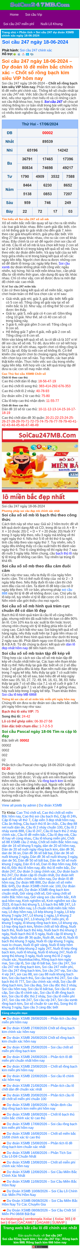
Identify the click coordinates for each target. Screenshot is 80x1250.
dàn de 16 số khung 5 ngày (21, 845)
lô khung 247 (19, 919)
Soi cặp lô (16, 963)
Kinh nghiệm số (33, 901)
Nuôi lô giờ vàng (35, 945)
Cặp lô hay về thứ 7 (16, 820)
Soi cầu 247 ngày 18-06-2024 (35, 42)
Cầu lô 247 (34, 831)
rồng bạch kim (52, 781)
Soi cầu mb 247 (20, 1000)
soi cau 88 (24, 974)
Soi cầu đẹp (32, 985)
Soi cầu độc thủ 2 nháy (59, 985)
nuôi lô (61, 937)
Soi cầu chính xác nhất (42, 981)
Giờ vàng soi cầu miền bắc (49, 897)
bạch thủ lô (64, 553)
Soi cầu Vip (33, 14)
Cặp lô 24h (68, 816)
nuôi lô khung (26, 952)
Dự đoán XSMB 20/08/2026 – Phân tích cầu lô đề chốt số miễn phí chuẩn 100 (38, 1097)
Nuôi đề (48, 937)
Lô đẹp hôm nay (20, 912)
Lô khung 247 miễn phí (47, 919)
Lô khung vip (67, 923)
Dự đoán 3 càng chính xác (36, 871)
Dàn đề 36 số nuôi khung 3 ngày (53, 856)
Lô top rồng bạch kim (17, 926)
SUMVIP (58, 1222)
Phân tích (26, 32)
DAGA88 (43, 1222)
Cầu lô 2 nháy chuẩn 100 (44, 827)
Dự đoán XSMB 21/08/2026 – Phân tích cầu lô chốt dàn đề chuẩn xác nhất (38, 1087)
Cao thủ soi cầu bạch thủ (40, 816)
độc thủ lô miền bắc (55, 868)
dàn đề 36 (66, 849)
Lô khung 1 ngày (42, 915)
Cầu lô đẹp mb (58, 834)
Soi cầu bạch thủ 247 (50, 978)
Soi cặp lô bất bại (37, 963)
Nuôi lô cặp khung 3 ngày (54, 941)
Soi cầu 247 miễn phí (57, 967)
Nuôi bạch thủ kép (29, 930)
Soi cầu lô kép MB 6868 (19, 694)
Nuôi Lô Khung (52, 24)
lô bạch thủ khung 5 (25, 904)
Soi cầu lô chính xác (23, 992)
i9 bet (12, 1222)
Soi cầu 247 (60, 963)
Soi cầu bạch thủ (21, 978)
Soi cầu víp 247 (44, 1000)
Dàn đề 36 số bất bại (37, 853)
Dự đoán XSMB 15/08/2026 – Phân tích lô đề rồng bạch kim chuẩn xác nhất (37, 1145)
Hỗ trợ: (7, 54)
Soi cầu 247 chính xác (36, 50)
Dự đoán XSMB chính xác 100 (38, 886)
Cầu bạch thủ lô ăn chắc (40, 823)
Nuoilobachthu (29, 959)
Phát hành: (10, 50)
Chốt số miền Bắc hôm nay (57, 842)
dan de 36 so (11, 853)
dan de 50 (9, 860)
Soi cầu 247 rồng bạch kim (21, 970)
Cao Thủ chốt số (28, 812)
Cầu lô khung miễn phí (49, 838)
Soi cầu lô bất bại (40, 989)
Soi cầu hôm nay (14, 989)
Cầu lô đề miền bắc (31, 834)
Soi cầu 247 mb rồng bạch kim (39, 965)
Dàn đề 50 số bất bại (33, 860)
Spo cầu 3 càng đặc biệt (40, 1007)
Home (14, 14)
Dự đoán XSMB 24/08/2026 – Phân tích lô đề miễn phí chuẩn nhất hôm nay (37, 1058)
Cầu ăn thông (12, 823)
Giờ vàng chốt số (32, 893)
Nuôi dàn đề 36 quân (25, 937)
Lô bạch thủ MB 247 (55, 904)
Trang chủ (9, 32)
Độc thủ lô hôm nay (25, 868)
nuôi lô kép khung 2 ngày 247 (30, 948)
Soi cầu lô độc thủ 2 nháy (27, 996)
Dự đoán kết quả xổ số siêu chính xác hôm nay (38, 877)
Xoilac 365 (62, 1219)
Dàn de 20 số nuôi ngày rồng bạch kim (30, 849)
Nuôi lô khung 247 (51, 952)
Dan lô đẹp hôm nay (55, 864)
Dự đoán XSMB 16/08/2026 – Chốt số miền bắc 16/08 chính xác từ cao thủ (39, 1135)
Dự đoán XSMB (50, 805)
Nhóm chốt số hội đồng (50, 926)
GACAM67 (26, 1222)
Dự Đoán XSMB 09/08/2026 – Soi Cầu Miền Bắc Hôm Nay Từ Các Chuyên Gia (40, 1202)
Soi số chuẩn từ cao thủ (41, 1003)
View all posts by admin (19, 805)
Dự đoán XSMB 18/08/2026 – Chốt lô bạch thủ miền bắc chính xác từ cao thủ (38, 1116)
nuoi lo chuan (12, 945)
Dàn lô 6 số (31, 864)
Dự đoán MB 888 (28, 882)
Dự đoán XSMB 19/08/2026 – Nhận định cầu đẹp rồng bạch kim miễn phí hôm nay (37, 1106)
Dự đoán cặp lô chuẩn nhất (34, 875)
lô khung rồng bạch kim (40, 923)
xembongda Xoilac (38, 1219)
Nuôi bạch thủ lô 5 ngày (27, 934)
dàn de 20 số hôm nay (59, 845)
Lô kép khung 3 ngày (48, 912)
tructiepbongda (12, 1219)
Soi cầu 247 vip (53, 970)
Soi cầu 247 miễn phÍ (18, 24)
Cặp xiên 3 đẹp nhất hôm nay (53, 820)
